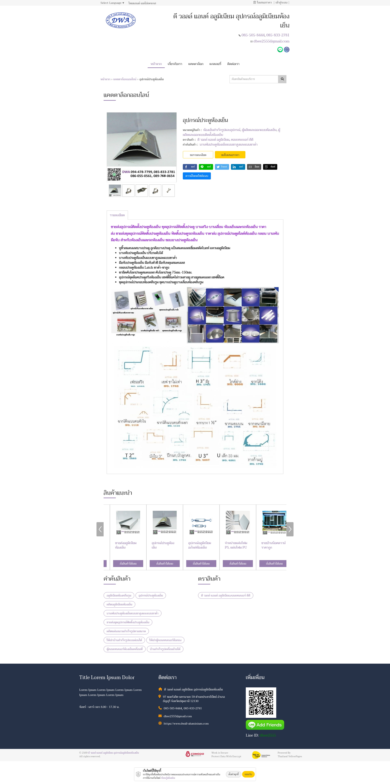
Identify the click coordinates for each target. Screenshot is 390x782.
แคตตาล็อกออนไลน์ (125, 79)
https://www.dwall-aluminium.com (186, 723)
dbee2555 (268, 735)
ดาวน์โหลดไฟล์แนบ (196, 176)
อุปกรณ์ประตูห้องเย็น (151, 595)
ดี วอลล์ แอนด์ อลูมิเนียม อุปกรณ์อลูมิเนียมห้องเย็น (113, 753)
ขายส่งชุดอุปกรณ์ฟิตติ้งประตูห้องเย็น (128, 622)
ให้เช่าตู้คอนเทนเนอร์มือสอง (165, 640)
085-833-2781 (277, 35)
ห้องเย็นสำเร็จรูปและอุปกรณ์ (221, 130)
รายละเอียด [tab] (117, 215)
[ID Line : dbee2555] (280, 49)
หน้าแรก (105, 79)
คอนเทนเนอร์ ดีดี (242, 140)
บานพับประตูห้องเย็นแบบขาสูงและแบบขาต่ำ (229, 144)
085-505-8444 (253, 35)
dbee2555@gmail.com (271, 41)
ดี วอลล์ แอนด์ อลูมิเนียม (213, 140)
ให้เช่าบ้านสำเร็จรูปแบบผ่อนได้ (124, 640)
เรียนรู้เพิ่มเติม (168, 778)
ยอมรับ (248, 774)
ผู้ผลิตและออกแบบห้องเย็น (259, 130)
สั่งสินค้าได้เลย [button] (122, 563)
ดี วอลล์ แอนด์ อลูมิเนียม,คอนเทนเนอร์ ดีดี (225, 595)
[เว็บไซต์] (286, 49)
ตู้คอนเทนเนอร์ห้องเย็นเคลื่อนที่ (125, 649)
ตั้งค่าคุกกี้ (234, 774)
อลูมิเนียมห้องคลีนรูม (119, 595)
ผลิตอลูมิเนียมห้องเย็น (119, 604)
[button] (175, 63)
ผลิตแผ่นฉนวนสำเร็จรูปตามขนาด (126, 631)
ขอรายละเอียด (198, 155)
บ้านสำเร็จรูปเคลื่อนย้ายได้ (165, 649)
